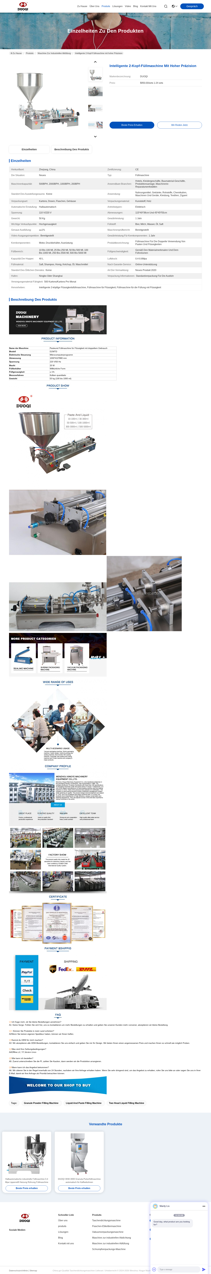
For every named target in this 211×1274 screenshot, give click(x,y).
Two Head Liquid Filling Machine (126, 1103)
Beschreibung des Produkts (71, 149)
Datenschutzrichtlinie (18, 1270)
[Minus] (204, 1206)
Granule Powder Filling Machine (41, 1103)
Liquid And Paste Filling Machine (83, 1103)
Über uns (94, 6)
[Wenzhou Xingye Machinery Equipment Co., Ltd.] (23, 6)
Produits (29, 53)
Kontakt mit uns (66, 1243)
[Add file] (154, 1269)
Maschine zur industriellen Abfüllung (54, 53)
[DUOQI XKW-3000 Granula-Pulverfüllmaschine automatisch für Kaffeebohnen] (79, 1154)
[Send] (204, 1269)
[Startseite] (25, 1221)
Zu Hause (82, 6)
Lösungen (63, 1232)
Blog (60, 1237)
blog (135, 6)
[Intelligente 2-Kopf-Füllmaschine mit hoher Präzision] (47, 98)
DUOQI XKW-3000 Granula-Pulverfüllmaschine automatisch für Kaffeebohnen (79, 1180)
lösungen (117, 6)
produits (106, 6)
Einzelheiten (29, 149)
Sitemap (33, 1270)
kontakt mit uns (148, 6)
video (128, 6)
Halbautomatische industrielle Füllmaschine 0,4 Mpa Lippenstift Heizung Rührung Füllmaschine (26, 1180)
